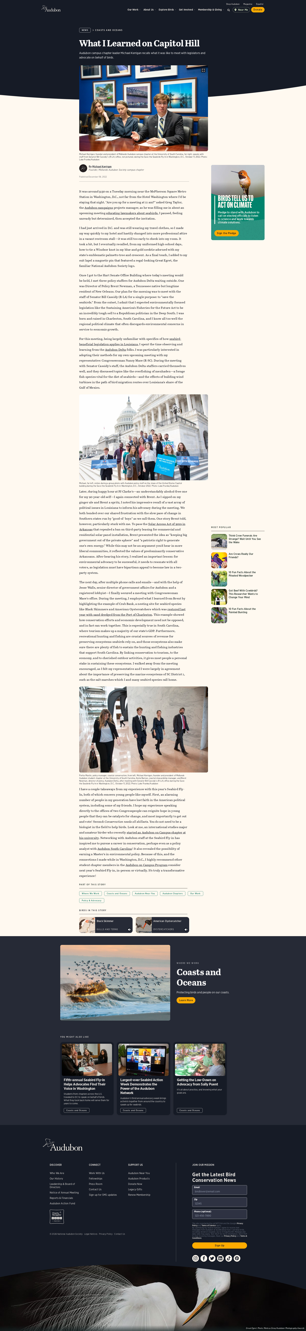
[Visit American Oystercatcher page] (162, 925)
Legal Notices (90, 1234)
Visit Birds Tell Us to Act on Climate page (238, 202)
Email (197, 1187)
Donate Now (135, 1184)
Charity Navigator (57, 1217)
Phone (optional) (202, 1211)
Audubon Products (139, 1178)
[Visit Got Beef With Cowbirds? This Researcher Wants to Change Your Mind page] (238, 597)
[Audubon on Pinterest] (237, 1258)
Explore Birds (166, 9)
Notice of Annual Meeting (64, 1192)
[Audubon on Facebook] (203, 1258)
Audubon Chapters (173, 893)
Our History (56, 1178)
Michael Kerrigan (102, 166)
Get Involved (186, 9)
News (85, 30)
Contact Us (95, 1189)
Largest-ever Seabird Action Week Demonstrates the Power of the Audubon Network (143, 1078)
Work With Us (97, 1173)
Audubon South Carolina (114, 848)
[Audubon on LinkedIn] (220, 1258)
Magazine (247, 4)
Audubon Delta (115, 349)
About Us (148, 9)
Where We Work (90, 893)
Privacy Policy (106, 1234)
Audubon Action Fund (62, 1203)
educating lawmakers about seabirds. (132, 213)
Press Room (95, 1184)
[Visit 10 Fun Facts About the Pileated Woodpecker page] (238, 579)
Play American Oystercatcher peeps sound (186, 930)
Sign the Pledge (226, 233)
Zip (195, 1199)
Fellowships (95, 1178)
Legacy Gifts (135, 1189)
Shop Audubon (233, 4)
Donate (257, 9)
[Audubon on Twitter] (212, 1258)
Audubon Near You (145, 893)
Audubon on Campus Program (147, 865)
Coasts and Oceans (109, 30)
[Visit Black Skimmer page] (106, 925)
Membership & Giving (210, 9)
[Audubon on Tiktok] (228, 1258)
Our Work (132, 9)
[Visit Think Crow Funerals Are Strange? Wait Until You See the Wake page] (238, 542)
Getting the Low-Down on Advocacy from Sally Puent (200, 1078)
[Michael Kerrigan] (83, 168)
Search (228, 9)
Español (259, 4)
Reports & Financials (61, 1198)
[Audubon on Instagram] (195, 1258)
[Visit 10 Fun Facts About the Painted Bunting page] (238, 615)
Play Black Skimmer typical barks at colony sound (129, 930)
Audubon (51, 8)
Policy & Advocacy (92, 900)
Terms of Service (209, 1225)
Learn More (186, 1000)
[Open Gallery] (203, 70)
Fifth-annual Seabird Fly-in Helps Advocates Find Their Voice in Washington (87, 1078)
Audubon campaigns (98, 207)
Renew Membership (139, 1194)
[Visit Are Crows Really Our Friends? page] (238, 560)
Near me (243, 9)
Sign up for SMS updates (103, 1194)
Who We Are (57, 1173)
